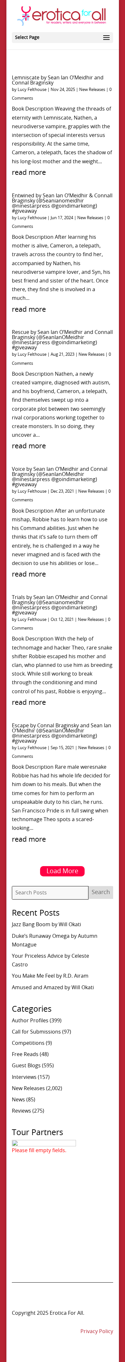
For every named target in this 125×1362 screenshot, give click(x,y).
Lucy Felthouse (32, 90)
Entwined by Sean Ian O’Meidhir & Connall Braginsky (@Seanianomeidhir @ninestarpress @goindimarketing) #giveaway (62, 203)
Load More (62, 871)
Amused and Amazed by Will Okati (53, 987)
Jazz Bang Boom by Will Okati (46, 924)
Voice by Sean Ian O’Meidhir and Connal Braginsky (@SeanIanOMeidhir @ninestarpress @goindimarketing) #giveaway (59, 477)
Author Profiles (30, 1020)
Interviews (24, 1077)
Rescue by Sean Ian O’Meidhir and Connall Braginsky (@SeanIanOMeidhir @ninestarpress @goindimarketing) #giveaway (62, 340)
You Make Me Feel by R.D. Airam (50, 976)
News (18, 1099)
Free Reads (25, 1054)
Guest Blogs (26, 1065)
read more (29, 172)
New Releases (92, 90)
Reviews (21, 1111)
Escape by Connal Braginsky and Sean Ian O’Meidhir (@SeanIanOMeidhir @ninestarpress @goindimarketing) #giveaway (61, 733)
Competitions (28, 1043)
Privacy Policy (96, 1331)
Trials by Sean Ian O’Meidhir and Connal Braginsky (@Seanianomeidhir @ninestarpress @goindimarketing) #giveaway (59, 605)
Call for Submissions (36, 1032)
